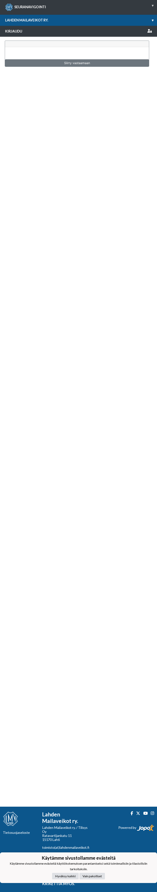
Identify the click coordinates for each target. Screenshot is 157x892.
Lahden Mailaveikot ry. (79, 20)
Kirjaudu (13, 31)
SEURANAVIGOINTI (84, 6)
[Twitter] (136, 813)
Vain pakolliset (92, 876)
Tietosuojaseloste (16, 832)
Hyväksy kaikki (65, 876)
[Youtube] (144, 813)
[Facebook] (130, 813)
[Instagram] (151, 813)
